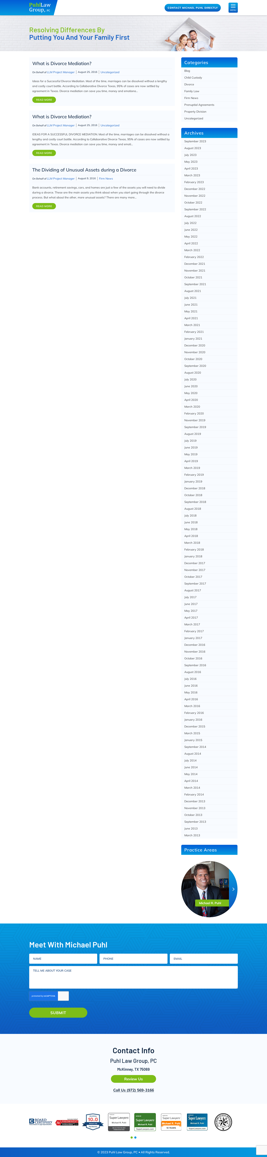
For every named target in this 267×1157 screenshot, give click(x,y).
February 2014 (194, 794)
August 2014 (192, 753)
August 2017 (192, 590)
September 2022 (195, 209)
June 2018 (191, 522)
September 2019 (195, 427)
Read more (44, 99)
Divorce (189, 84)
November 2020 (194, 352)
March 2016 (192, 706)
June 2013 (191, 828)
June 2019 (191, 447)
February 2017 (194, 631)
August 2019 (192, 434)
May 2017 (190, 611)
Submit (58, 1012)
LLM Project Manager (61, 72)
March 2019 (192, 468)
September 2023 (195, 141)
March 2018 (192, 542)
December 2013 (194, 801)
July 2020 (190, 379)
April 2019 (191, 461)
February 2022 (194, 257)
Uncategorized (110, 72)
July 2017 (190, 597)
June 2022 (191, 229)
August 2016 (192, 672)
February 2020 (194, 413)
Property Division (195, 111)
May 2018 (190, 529)
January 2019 (193, 481)
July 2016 (190, 679)
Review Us (133, 1079)
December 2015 (194, 726)
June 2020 (191, 386)
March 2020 (192, 406)
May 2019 (190, 454)
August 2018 (192, 508)
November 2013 (194, 808)
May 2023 (190, 161)
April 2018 (191, 536)
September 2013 (195, 821)
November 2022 (194, 195)
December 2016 (194, 645)
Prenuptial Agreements (199, 105)
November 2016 (194, 651)
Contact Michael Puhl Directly (193, 7)
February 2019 (194, 474)
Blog (187, 71)
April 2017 (191, 617)
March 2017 (192, 624)
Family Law (191, 91)
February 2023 (194, 182)
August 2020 (192, 372)
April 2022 (191, 243)
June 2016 (191, 685)
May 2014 (190, 774)
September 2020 (195, 366)
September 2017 (195, 583)
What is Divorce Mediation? (61, 63)
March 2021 (192, 325)
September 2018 (195, 502)
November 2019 (194, 420)
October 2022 (193, 202)
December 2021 (194, 264)
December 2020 (194, 345)
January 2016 (193, 719)
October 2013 (193, 815)
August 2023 (192, 148)
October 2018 (193, 495)
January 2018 (193, 556)
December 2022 (194, 189)
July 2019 (190, 440)
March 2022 (192, 250)
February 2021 (194, 332)
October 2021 (193, 277)
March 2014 (192, 787)
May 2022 (190, 236)
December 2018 (194, 488)
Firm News (106, 178)
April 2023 (191, 168)
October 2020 (193, 359)
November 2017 (194, 570)
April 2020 (191, 400)
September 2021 (195, 284)
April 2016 (191, 699)
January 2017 (193, 638)
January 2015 (193, 740)
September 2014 (195, 747)
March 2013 (192, 835)
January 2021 (193, 338)
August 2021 (192, 291)
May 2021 (190, 311)
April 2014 (191, 781)
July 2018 (190, 515)
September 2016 (195, 665)
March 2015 (192, 733)
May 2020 (190, 393)
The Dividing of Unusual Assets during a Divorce (84, 170)
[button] (132, 1137)
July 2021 (190, 298)
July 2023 (190, 155)
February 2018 (194, 549)
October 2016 (193, 658)
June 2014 (191, 767)
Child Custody (193, 77)
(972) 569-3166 (140, 1090)
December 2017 (194, 563)
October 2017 (193, 576)
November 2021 (194, 270)
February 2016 (194, 713)
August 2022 (192, 216)
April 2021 (191, 318)
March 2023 (192, 175)
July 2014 (190, 760)
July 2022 (190, 223)
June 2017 (191, 604)
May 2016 (190, 692)
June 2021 (191, 304)
